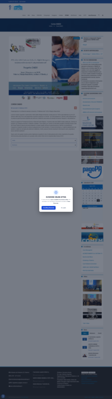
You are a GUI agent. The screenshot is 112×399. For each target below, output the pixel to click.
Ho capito (63, 207)
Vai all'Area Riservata (48, 207)
